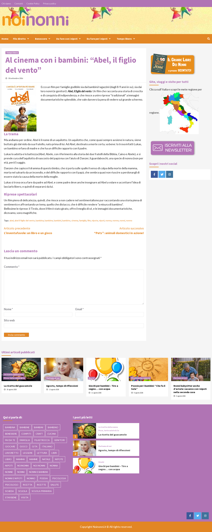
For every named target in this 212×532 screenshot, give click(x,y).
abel (12, 220)
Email (79, 309)
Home (5, 38)
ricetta (27, 484)
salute (55, 484)
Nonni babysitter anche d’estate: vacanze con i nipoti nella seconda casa (190, 389)
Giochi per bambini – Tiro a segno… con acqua (103, 387)
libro (8, 459)
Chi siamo (6, 3)
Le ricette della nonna (13, 374)
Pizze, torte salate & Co (14, 378)
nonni (122, 220)
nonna (109, 220)
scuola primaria (42, 491)
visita (24, 497)
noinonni (23, 465)
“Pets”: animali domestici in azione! (119, 230)
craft (39, 433)
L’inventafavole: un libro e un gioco (28, 230)
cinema (74, 220)
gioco (23, 446)
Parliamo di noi (53, 378)
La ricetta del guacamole (18, 385)
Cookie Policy (32, 3)
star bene (11, 497)
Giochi (92, 378)
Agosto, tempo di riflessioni (62, 385)
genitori (59, 440)
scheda (9, 491)
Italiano (47, 446)
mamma (20, 459)
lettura (42, 452)
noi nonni (39, 465)
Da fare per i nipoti (97, 38)
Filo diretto (19, 38)
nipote (95, 220)
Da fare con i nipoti (66, 38)
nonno (129, 220)
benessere (11, 433)
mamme (33, 459)
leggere (28, 452)
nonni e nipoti (13, 478)
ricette (41, 484)
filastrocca (42, 440)
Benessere (41, 38)
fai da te (10, 440)
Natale (46, 459)
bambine (49, 220)
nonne (116, 220)
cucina (51, 433)
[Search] (208, 39)
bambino (66, 220)
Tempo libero (124, 38)
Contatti (18, 3)
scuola (22, 491)
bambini (57, 220)
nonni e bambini (38, 472)
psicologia (59, 478)
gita (34, 446)
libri (54, 452)
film (89, 220)
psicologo (11, 484)
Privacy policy (49, 3)
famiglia (82, 220)
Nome (8, 309)
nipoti (102, 220)
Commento (11, 266)
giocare (10, 446)
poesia (44, 478)
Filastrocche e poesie (140, 378)
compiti (26, 433)
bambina (40, 220)
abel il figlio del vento (25, 220)
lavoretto (11, 452)
